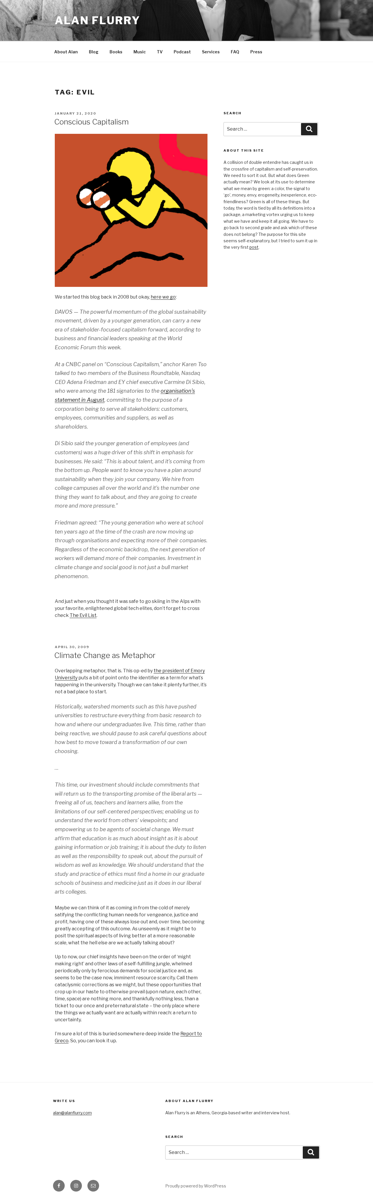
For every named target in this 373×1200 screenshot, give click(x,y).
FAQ (235, 51)
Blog (93, 51)
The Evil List (83, 615)
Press (256, 51)
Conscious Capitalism (91, 121)
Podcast (182, 51)
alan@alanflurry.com (72, 1112)
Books (116, 51)
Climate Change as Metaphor (105, 655)
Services (211, 51)
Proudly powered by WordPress (195, 1185)
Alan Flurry (97, 20)
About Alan (66, 51)
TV (160, 51)
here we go (163, 297)
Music (139, 51)
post (253, 247)
